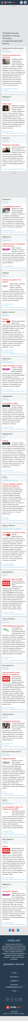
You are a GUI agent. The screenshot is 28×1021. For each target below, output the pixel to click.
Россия (6, 92)
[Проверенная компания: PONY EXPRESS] (14, 619)
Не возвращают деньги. (11, 206)
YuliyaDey (4, 842)
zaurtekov (4, 276)
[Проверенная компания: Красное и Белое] (14, 312)
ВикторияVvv (5, 668)
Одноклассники (7, 714)
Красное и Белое (7, 312)
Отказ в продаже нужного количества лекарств (12, 485)
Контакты (14, 977)
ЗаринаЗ (4, 887)
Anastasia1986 (6, 100)
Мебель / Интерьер (9, 612)
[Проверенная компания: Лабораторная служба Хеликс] (22, 48)
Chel (3, 437)
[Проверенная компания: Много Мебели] (12, 572)
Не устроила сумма (10, 403)
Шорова (4, 575)
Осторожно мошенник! (11, 721)
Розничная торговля (9, 352)
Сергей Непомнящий (7, 362)
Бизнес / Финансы (8, 427)
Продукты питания (9, 350)
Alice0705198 (5, 141)
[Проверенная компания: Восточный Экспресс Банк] (20, 751)
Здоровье (6, 90)
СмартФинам (6, 396)
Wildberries (5, 97)
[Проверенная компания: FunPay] (8, 272)
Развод (5, 441)
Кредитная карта (9, 759)
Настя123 (4, 717)
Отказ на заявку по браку (12, 366)
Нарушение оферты (10, 891)
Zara (3, 800)
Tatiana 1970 (5, 622)
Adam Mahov (5, 315)
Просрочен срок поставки (12, 579)
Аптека (6, 517)
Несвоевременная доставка (13, 626)
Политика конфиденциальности (14, 986)
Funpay (4, 273)
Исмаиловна (5, 399)
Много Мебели (7, 572)
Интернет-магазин (9, 131)
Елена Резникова (6, 51)
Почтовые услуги (8, 657)
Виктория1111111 (6, 240)
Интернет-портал (8, 304)
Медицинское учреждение (11, 88)
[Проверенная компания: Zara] (6, 800)
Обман (5, 846)
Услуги (6, 659)
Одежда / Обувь (8, 831)
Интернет (6, 305)
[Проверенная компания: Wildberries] (10, 97)
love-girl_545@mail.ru (7, 803)
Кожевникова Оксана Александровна (11, 528)
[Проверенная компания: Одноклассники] (13, 714)
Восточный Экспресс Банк (10, 751)
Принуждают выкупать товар (13, 532)
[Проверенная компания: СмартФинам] (11, 396)
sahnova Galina (6, 755)
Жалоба (5, 319)
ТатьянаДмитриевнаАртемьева (10, 480)
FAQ (14, 991)
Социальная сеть (8, 743)
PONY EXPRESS (7, 619)
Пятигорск (22, 92)
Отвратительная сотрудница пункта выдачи (13, 245)
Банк (5, 791)
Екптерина (5, 202)
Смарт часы (7, 104)
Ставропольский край (13, 92)
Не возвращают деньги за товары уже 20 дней (12, 808)
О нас (14, 973)
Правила (14, 981)
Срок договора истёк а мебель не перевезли (11, 673)
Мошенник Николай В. (11, 145)
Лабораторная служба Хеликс (12, 48)
